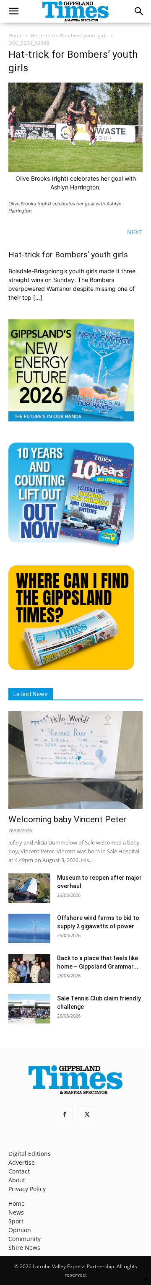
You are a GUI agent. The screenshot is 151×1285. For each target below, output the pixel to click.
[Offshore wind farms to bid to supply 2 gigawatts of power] (29, 928)
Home (15, 35)
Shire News (24, 1247)
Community (24, 1239)
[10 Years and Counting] (71, 545)
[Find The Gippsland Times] (71, 667)
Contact (19, 1171)
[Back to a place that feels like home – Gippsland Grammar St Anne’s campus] (29, 968)
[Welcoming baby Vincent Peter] (75, 759)
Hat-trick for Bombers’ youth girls (69, 35)
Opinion (19, 1230)
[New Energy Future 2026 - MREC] (71, 422)
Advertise (21, 1162)
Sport (15, 1221)
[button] (13, 11)
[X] (86, 1114)
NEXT (135, 232)
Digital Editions (29, 1154)
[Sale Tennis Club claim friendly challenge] (29, 1008)
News (16, 1212)
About (16, 1180)
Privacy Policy (27, 1189)
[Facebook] (64, 1114)
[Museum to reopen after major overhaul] (29, 888)
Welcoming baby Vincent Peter (67, 819)
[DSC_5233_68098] (75, 169)
